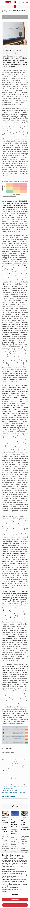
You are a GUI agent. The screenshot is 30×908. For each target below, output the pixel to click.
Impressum (17, 890)
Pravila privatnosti (7, 890)
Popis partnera (6, 891)
